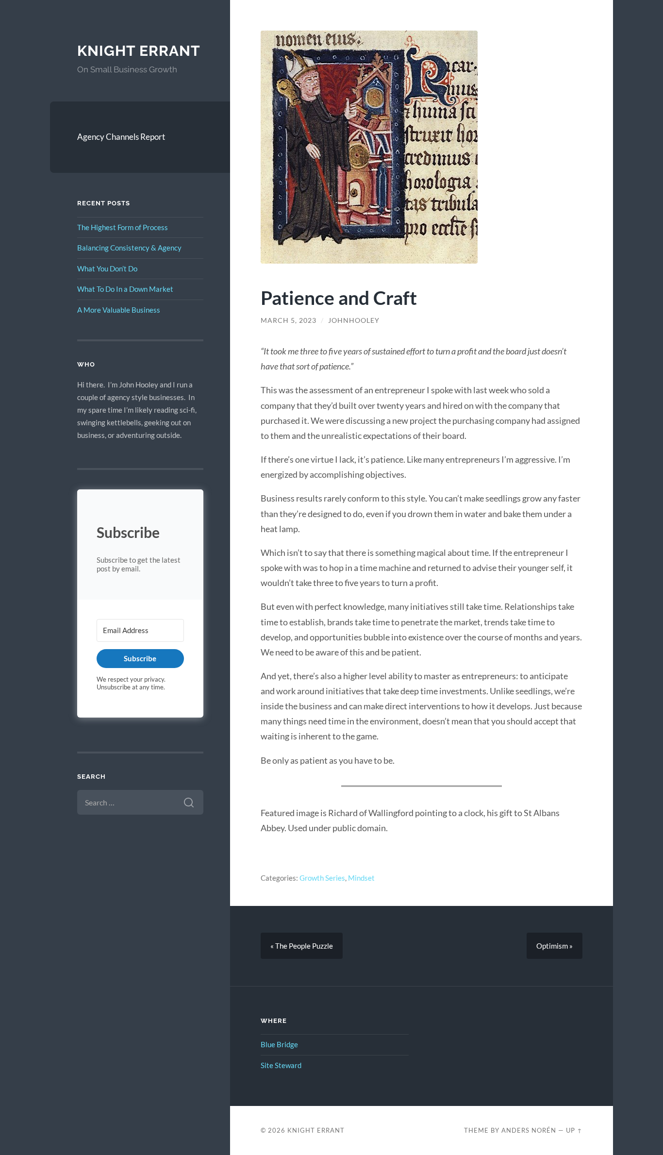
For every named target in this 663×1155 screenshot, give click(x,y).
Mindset (361, 877)
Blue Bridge (279, 1044)
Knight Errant (138, 50)
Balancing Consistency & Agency (129, 247)
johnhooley (354, 320)
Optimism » (554, 945)
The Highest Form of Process (122, 227)
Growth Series (322, 877)
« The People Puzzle (301, 945)
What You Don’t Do (107, 268)
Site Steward (281, 1065)
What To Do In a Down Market (125, 289)
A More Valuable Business (118, 309)
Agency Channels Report (121, 137)
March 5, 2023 (288, 320)
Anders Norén (528, 1130)
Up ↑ (574, 1130)
